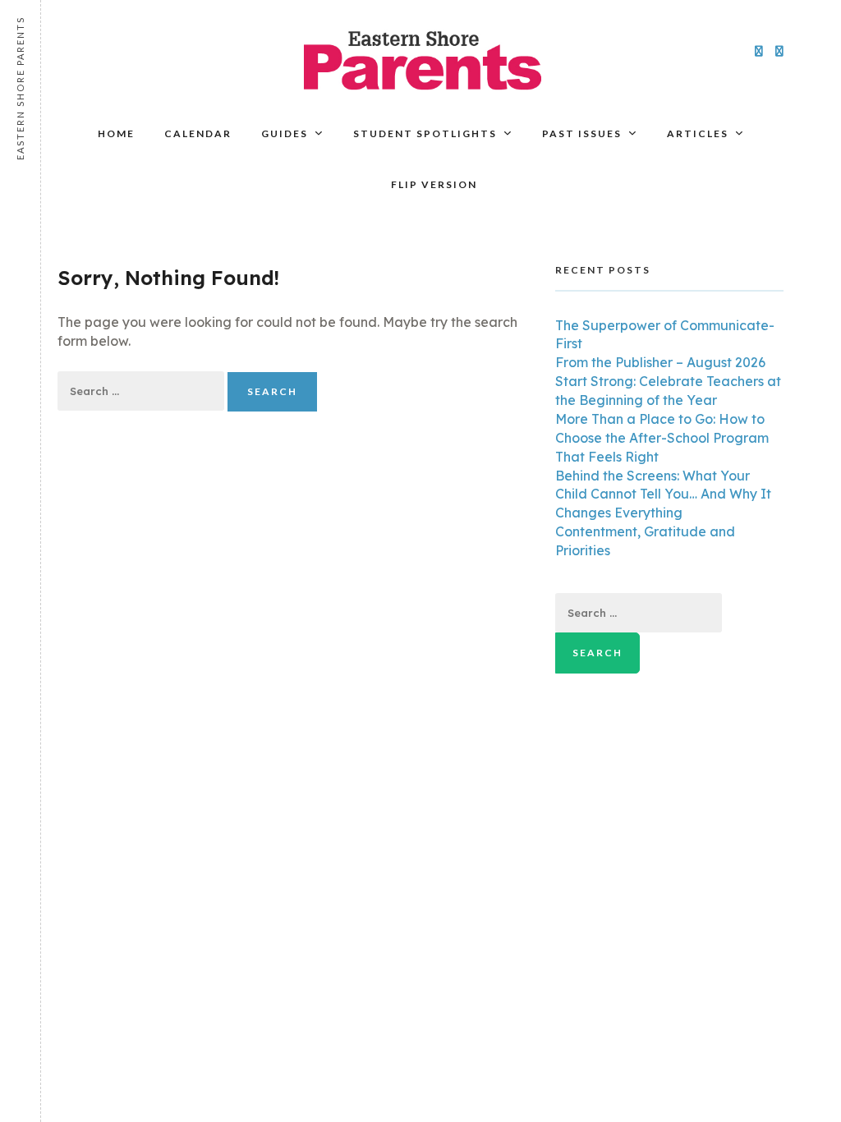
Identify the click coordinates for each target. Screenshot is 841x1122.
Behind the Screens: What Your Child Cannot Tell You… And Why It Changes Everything (663, 494)
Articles (697, 133)
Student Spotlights (425, 133)
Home (116, 133)
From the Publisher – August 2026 (660, 362)
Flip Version (434, 184)
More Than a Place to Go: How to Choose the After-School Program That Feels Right (662, 438)
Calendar (198, 133)
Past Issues (582, 133)
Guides (284, 133)
